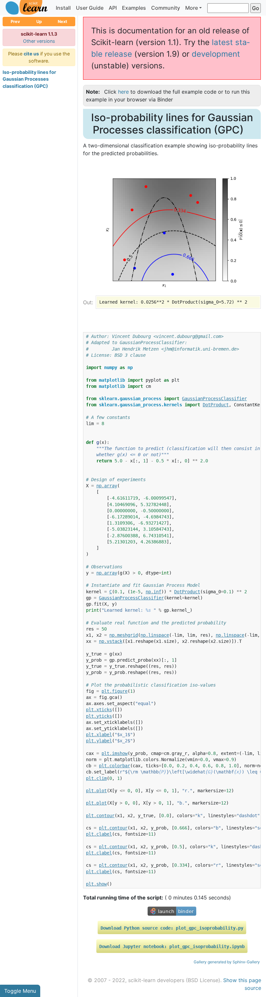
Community (165, 8)
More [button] (191, 8)
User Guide (89, 8)
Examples (134, 8)
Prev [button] (15, 21)
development (216, 54)
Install (63, 8)
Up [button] (39, 21)
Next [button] (62, 21)
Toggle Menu (20, 991)
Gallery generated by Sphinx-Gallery (227, 961)
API (113, 8)
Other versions (39, 41)
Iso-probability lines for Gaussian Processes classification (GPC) (29, 79)
